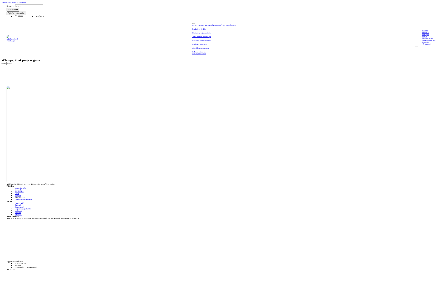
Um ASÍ (195, 25)
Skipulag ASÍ (202, 25)
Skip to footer (21, 2)
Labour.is (425, 42)
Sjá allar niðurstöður (16, 13)
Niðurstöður (13, 9)
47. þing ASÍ (426, 44)
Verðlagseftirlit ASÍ (199, 54)
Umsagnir (217, 25)
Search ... (10, 6)
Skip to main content (8, 2)
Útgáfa (223, 25)
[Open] (193, 23)
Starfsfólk (210, 25)
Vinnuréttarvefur (230, 25)
